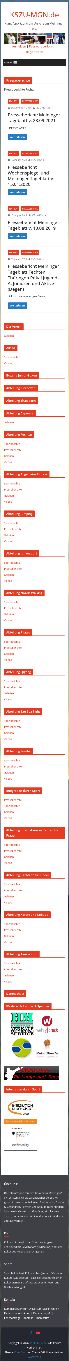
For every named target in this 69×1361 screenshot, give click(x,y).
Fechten (13, 101)
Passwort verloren (41, 46)
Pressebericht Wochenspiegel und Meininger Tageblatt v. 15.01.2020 (31, 175)
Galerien (9, 335)
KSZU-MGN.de (34, 15)
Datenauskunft (42, 1313)
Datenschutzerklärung (17, 1313)
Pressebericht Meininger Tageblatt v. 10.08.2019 (33, 225)
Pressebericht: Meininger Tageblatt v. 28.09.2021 (34, 117)
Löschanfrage (12, 1318)
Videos (8, 363)
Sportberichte (12, 357)
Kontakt (28, 1318)
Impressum (42, 1318)
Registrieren (34, 52)
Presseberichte (30, 101)
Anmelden (19, 46)
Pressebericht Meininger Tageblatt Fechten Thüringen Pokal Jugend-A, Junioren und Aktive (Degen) (33, 277)
